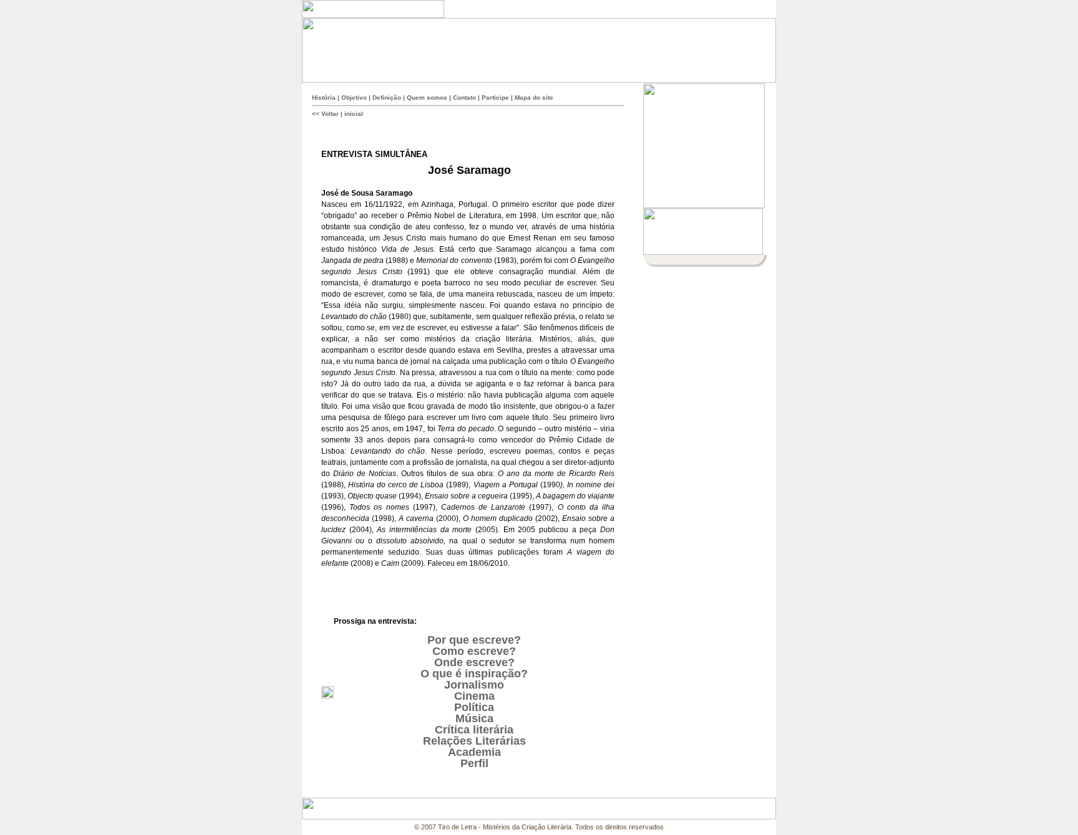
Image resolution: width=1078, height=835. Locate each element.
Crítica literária (474, 729)
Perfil (474, 763)
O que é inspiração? (474, 673)
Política (474, 707)
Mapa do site (534, 97)
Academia (474, 752)
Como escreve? (474, 651)
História (324, 97)
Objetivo (354, 97)
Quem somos (427, 97)
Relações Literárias (474, 741)
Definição (386, 97)
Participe (495, 97)
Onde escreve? (474, 662)
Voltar (330, 113)
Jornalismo (474, 685)
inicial (353, 113)
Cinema (474, 696)
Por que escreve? (474, 640)
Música (474, 718)
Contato (464, 97)
